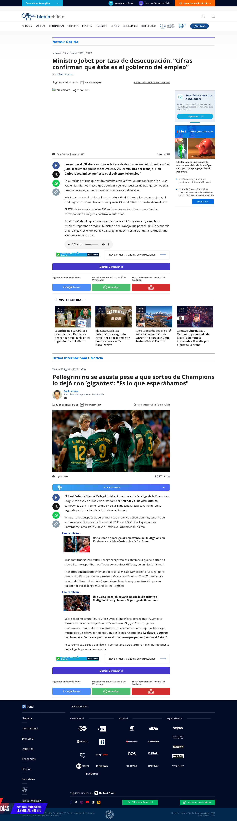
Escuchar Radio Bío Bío (196, 3)
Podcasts (27, 26)
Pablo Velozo (71, 391)
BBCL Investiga (130, 26)
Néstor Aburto (65, 75)
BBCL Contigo (148, 26)
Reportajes (28, 779)
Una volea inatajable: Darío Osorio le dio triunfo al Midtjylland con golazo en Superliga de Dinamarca (125, 598)
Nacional (40, 26)
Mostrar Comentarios (111, 266)
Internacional (56, 26)
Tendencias (101, 26)
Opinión (115, 26)
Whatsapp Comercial (142, 802)
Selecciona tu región (38, 3)
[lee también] (77, 544)
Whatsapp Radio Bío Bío (200, 802)
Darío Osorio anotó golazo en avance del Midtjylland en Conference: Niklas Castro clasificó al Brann (129, 539)
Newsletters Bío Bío (124, 3)
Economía (73, 26)
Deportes (87, 26)
